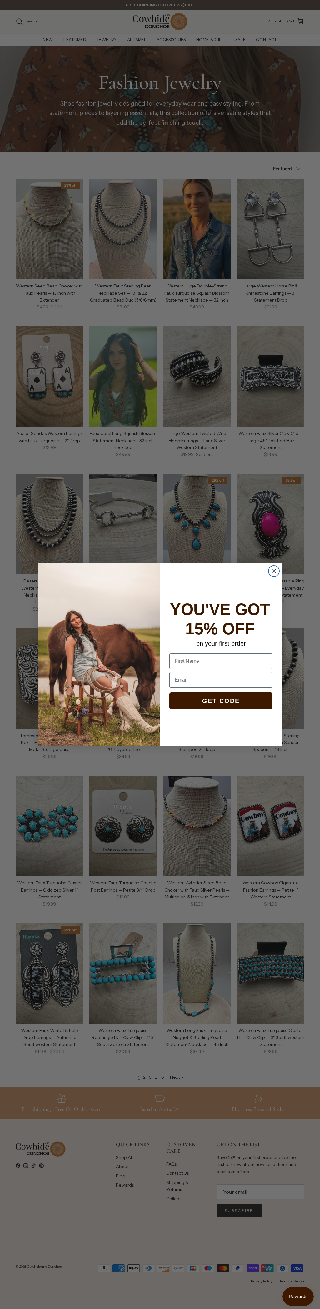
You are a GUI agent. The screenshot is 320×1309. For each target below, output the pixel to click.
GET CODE (221, 700)
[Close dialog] (273, 571)
